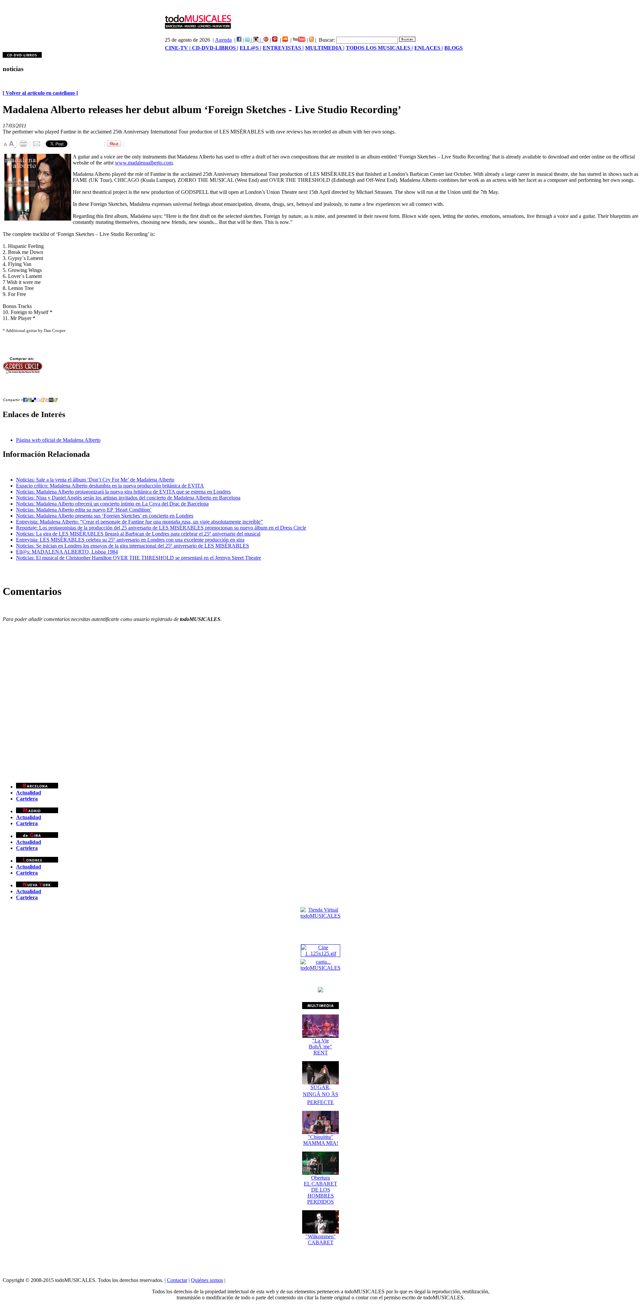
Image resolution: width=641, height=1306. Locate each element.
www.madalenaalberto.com (144, 163)
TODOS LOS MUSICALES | (379, 48)
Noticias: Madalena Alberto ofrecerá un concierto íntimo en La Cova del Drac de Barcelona (112, 504)
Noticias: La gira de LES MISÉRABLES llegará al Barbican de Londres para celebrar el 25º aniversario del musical (138, 534)
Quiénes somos (207, 1280)
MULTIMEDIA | (325, 48)
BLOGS (453, 48)
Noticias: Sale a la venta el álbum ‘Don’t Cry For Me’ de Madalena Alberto (95, 479)
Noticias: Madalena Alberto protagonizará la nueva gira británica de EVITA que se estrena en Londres (123, 492)
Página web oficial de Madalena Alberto (58, 440)
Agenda (223, 40)
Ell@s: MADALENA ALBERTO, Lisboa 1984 (67, 552)
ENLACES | (428, 48)
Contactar (177, 1280)
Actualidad (28, 792)
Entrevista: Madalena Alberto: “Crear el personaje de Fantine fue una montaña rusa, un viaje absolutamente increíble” (139, 522)
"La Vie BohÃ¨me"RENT (320, 1046)
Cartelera (27, 798)
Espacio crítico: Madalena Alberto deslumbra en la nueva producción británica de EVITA (110, 485)
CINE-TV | (178, 48)
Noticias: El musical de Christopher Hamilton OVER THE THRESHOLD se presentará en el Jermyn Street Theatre (138, 558)
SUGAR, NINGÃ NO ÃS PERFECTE (320, 1094)
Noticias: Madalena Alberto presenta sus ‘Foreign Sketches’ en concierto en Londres (104, 516)
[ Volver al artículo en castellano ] (40, 93)
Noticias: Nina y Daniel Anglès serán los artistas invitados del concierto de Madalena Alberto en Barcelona (128, 498)
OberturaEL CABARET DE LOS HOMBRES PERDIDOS (320, 1190)
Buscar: (327, 40)
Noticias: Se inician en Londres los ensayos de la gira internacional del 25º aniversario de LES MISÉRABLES (132, 546)
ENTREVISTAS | (283, 48)
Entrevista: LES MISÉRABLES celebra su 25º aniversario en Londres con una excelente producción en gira (130, 540)
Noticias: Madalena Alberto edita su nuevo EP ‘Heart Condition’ (84, 510)
